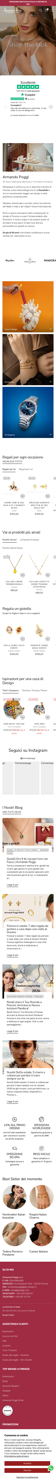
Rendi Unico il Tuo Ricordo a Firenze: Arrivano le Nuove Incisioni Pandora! (24, 1005)
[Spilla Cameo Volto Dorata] (14, 630)
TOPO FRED (39, 724)
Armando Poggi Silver (13, 1400)
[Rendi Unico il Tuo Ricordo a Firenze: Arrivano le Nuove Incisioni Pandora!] (28, 981)
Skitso (5, 1395)
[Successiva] (52, 3)
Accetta (27, 1463)
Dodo (5, 1381)
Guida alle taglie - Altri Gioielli (17, 1360)
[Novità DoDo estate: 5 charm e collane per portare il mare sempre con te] (28, 1057)
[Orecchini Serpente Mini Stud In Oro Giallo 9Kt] (39, 487)
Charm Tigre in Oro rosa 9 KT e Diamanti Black (14, 505)
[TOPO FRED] (39, 709)
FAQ (4, 1341)
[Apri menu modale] (52, 10)
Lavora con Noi (10, 1336)
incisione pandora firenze (19, 996)
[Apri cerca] (40, 10)
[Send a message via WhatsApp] (51, 1468)
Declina (27, 1470)
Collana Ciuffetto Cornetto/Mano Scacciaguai (39, 584)
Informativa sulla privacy (16, 1456)
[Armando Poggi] (12, 10)
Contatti (6, 1345)
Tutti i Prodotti (9, 1350)
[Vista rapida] (22, 496)
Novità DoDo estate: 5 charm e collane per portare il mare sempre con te (26, 1075)
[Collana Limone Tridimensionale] (14, 566)
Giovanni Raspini (10, 1386)
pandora (38, 996)
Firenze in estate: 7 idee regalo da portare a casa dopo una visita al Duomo (27, 929)
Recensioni (7, 1331)
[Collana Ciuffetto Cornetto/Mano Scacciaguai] (39, 566)
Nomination (8, 1376)
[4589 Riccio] (14, 709)
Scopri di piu (8, 1315)
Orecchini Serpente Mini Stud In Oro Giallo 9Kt (39, 505)
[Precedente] (4, 3)
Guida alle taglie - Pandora (15, 1355)
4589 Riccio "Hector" (14, 724)
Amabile (6, 1390)
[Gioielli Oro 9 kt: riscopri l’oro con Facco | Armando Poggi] (28, 835)
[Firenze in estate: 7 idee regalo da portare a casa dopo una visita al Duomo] (28, 911)
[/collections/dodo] (28, 40)
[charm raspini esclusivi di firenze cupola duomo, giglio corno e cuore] (41, 1197)
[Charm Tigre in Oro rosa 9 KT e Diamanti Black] (14, 487)
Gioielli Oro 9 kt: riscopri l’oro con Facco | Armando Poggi (27, 860)
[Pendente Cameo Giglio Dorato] (39, 630)
